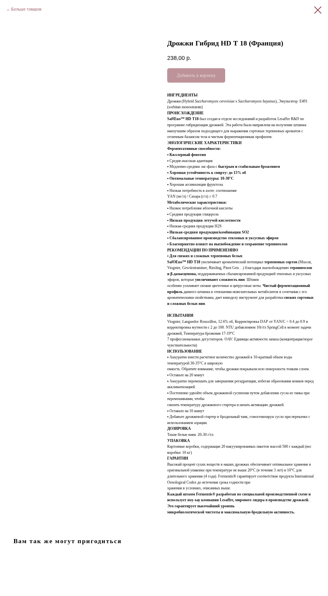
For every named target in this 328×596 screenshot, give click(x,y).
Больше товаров (26, 9)
